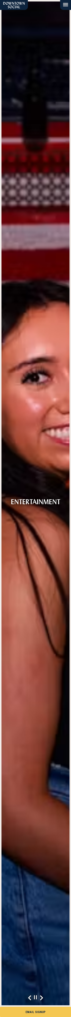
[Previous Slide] (29, 997)
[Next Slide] (41, 997)
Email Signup (36, 1012)
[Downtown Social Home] (14, 4)
